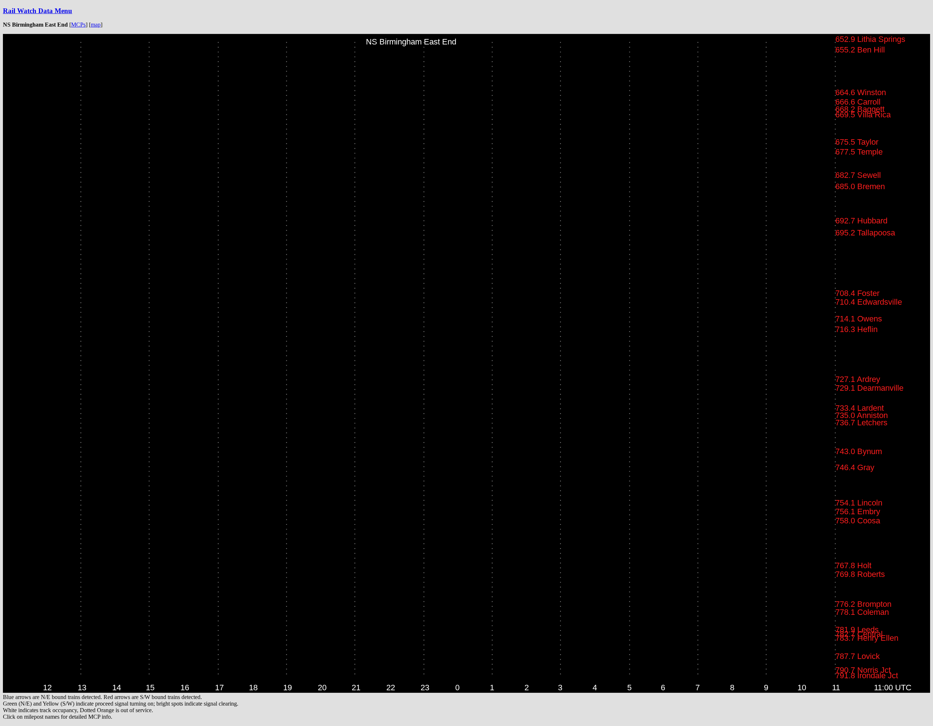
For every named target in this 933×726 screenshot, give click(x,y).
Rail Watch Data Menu (37, 11)
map (96, 25)
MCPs (78, 25)
